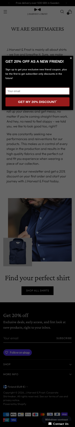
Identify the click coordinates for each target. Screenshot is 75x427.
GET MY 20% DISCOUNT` (37, 102)
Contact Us (60, 423)
